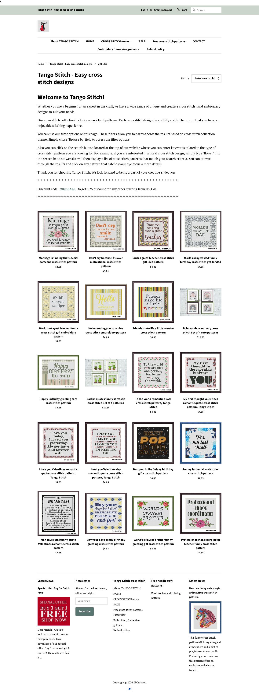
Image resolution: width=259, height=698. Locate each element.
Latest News (45, 581)
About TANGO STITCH (64, 41)
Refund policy (156, 49)
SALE (142, 41)
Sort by (185, 78)
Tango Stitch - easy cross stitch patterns (61, 10)
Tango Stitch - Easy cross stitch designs (71, 64)
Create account (163, 10)
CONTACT (199, 41)
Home (41, 64)
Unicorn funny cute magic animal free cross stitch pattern (204, 592)
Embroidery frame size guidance (118, 49)
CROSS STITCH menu (115, 41)
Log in (144, 10)
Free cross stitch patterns (169, 41)
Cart (184, 10)
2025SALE (67, 189)
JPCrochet (140, 682)
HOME (90, 41)
